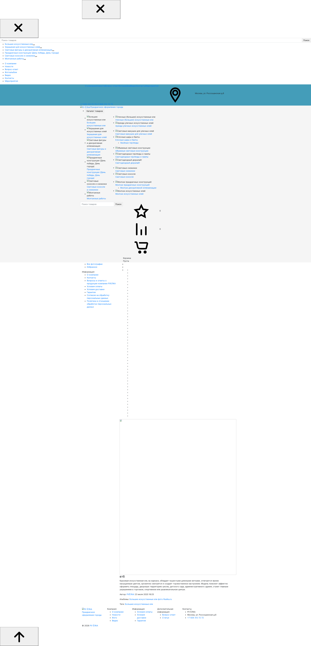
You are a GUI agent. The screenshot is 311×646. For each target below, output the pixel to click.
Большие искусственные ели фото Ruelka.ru (151, 599)
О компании (91, 86)
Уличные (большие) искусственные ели (134, 120)
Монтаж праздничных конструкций (132, 185)
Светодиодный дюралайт (127, 163)
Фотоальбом (124, 86)
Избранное (92, 267)
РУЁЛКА (130, 594)
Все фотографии (95, 264)
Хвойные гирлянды (129, 143)
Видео (133, 86)
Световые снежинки (125, 171)
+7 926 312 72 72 (88, 104)
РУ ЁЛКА (94, 625)
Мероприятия (152, 86)
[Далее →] (178, 497)
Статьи (165, 617)
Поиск (306, 40)
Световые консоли (124, 177)
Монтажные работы (96, 198)
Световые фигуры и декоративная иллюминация (96, 152)
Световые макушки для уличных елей (133, 134)
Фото (114, 617)
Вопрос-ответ (111, 86)
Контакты (140, 86)
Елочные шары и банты (126, 140)
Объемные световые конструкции (131, 151)
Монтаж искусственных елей (129, 194)
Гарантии (141, 620)
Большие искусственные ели (139, 604)
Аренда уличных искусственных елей (133, 126)
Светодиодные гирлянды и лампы (131, 157)
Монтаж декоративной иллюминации (138, 188)
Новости (101, 86)
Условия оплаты (144, 612)
